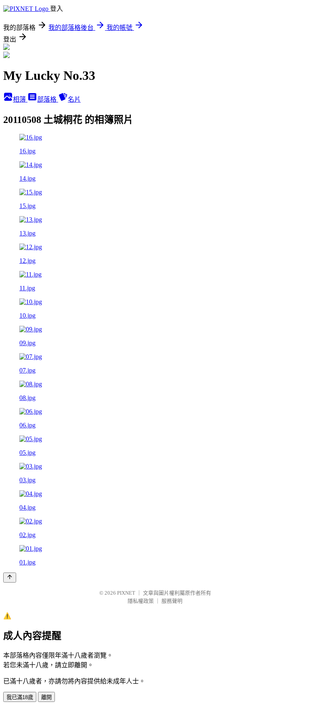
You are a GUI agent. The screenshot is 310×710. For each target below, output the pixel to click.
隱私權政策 (141, 601)
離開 (46, 697)
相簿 (20, 99)
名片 (74, 99)
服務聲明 (171, 601)
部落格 (47, 99)
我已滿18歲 (19, 697)
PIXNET (126, 593)
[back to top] (9, 578)
